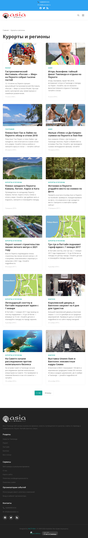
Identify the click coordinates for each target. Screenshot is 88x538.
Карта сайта (7, 474)
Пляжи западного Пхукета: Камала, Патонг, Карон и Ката (22, 187)
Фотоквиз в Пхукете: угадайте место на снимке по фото (65, 188)
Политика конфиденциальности (15, 478)
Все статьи (7, 455)
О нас (5, 470)
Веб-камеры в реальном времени (16, 466)
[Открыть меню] (83, 15)
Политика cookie (9, 482)
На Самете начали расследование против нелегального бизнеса (18, 361)
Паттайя (6, 447)
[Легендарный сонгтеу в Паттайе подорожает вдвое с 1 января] (22, 285)
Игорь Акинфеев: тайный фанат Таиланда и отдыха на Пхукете (64, 74)
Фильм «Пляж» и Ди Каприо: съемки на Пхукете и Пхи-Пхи (65, 134)
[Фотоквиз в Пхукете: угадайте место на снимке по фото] (65, 168)
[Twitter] (44, 8)
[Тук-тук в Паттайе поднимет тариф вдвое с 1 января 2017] (65, 227)
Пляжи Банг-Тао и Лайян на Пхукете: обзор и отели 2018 (21, 134)
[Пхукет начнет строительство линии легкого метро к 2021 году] (22, 227)
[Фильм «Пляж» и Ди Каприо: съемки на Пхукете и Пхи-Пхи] (65, 115)
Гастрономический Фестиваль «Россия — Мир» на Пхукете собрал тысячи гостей (21, 75)
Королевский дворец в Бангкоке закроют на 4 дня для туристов (63, 305)
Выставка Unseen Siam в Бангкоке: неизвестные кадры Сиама (61, 361)
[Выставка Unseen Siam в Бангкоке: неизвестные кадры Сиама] (65, 341)
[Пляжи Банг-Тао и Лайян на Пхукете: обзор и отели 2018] (22, 115)
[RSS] (47, 8)
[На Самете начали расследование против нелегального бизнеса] (22, 341)
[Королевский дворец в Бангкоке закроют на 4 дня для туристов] (65, 285)
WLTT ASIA (31, 529)
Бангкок (6, 451)
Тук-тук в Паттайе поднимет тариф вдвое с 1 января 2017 (64, 246)
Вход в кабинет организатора (14, 496)
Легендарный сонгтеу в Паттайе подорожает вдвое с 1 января (21, 305)
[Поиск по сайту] (78, 15)
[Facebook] (41, 8)
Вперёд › (48, 393)
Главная (5, 30)
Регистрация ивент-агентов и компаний (19, 492)
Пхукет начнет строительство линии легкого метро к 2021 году (22, 247)
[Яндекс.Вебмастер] (35, 533)
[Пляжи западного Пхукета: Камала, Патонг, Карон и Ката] (22, 168)
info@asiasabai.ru (11, 512)
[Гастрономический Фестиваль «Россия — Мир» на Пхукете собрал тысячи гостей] (22, 54)
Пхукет (5, 443)
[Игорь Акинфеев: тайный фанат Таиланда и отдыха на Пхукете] (65, 54)
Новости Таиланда (10, 439)
